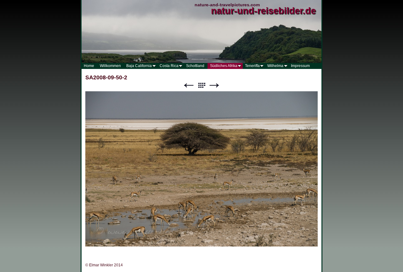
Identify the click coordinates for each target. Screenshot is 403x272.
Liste (201, 85)
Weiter (214, 85)
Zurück (188, 85)
